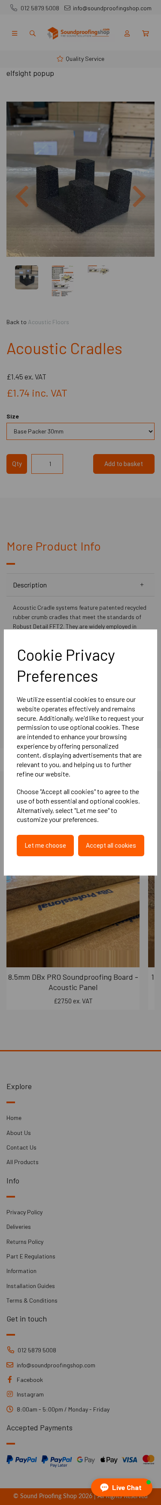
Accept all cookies (111, 845)
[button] (121, 1487)
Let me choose (45, 845)
